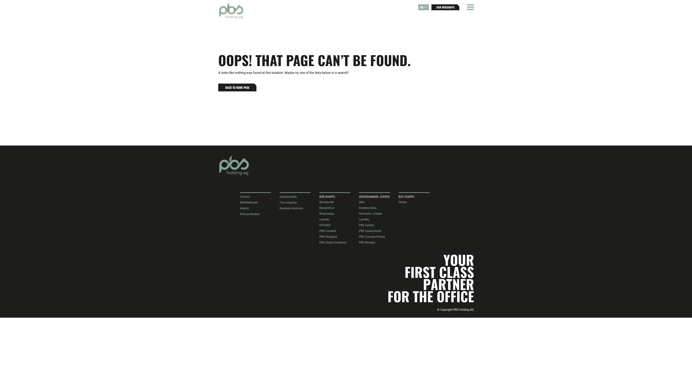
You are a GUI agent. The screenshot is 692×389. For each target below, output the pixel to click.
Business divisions (291, 208)
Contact (245, 196)
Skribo (403, 202)
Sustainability (288, 196)
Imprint (244, 208)
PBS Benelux (367, 242)
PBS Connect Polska (372, 236)
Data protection (250, 214)
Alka (362, 202)
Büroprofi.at (326, 208)
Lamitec (324, 219)
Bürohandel (326, 202)
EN (421, 7)
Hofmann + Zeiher (370, 213)
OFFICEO (325, 225)
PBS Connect (327, 231)
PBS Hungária (328, 236)
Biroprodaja (326, 213)
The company (288, 202)
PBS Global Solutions (333, 242)
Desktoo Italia (367, 208)
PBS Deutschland (370, 231)
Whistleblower (249, 202)
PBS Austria (366, 225)
